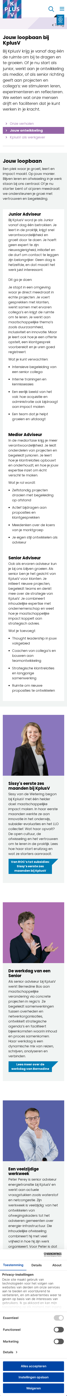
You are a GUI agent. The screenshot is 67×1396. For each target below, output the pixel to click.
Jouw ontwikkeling (26, 130)
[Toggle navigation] (62, 9)
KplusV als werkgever (27, 137)
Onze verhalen (22, 123)
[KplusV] (12, 10)
